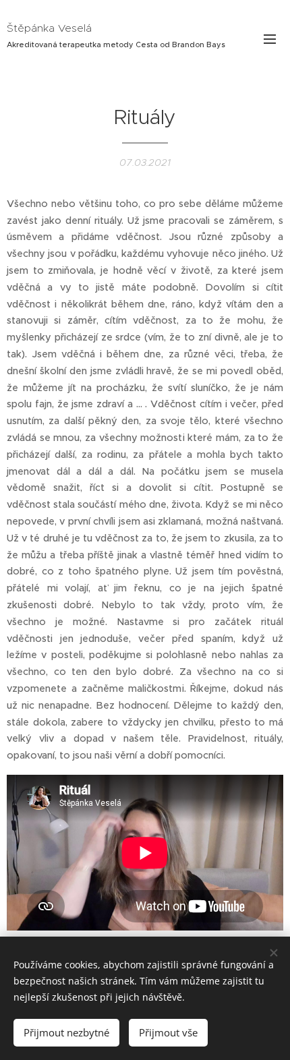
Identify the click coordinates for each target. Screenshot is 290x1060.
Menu (269, 38)
